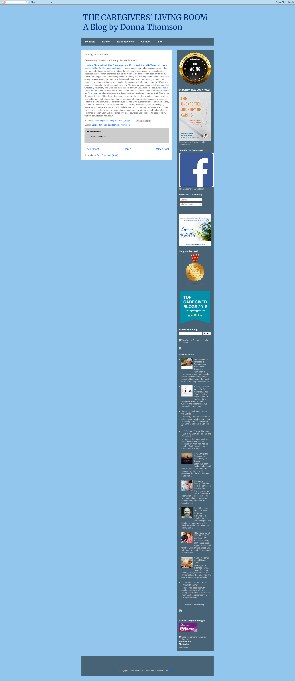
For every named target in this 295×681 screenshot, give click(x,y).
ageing (94, 125)
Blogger (171, 670)
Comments (188, 204)
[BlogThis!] (140, 120)
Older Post (162, 149)
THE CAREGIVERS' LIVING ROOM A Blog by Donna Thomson (145, 22)
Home (127, 149)
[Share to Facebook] (146, 120)
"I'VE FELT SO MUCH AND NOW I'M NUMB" (195, 583)
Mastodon (183, 647)
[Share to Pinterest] (149, 120)
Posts (186, 200)
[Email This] (137, 120)
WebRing (200, 604)
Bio (160, 41)
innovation (125, 125)
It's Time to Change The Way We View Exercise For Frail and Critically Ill (196, 433)
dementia (103, 125)
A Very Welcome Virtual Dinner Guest (201, 560)
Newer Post (92, 149)
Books (106, 41)
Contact (145, 41)
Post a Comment (98, 136)
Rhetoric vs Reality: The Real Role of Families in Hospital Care (202, 484)
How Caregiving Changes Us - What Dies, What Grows (201, 457)
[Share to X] (143, 120)
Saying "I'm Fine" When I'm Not (201, 387)
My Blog (90, 41)
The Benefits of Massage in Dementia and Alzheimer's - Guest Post (201, 364)
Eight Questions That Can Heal (201, 509)
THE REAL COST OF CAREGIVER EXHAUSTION (202, 535)
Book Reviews (125, 41)
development (113, 125)
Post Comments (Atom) (107, 155)
